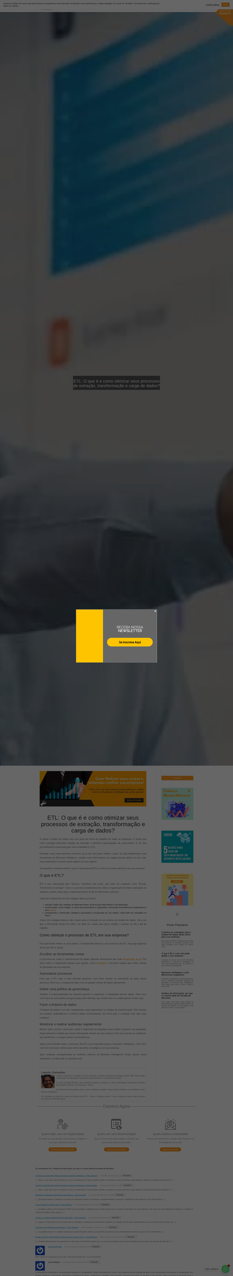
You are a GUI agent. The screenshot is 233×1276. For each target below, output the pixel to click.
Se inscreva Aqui (130, 642)
